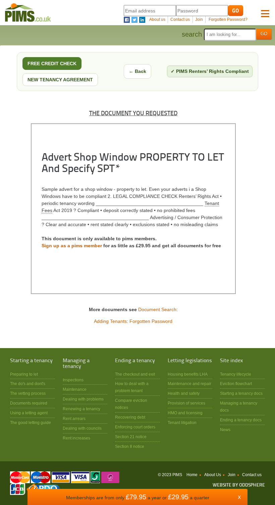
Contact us (180, 19)
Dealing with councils (82, 428)
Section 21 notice (131, 436)
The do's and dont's (27, 383)
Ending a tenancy (135, 361)
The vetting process (28, 393)
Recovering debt (130, 417)
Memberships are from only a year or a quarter (137, 497)
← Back (137, 71)
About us (157, 19)
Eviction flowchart (236, 383)
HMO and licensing (185, 413)
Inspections (73, 380)
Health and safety (184, 393)
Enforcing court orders (135, 427)
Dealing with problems (83, 399)
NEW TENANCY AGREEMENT (60, 79)
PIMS (28, 12)
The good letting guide (30, 422)
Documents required (28, 403)
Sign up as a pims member (72, 245)
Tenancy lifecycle (235, 374)
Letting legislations (190, 361)
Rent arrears (74, 418)
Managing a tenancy (76, 363)
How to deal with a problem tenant (132, 387)
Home (192, 474)
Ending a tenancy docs (241, 420)
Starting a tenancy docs (241, 393)
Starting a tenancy (31, 361)
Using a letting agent (29, 413)
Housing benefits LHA (188, 374)
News (225, 429)
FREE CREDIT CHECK (52, 63)
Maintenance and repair (189, 383)
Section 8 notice (129, 446)
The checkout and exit (135, 374)
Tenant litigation (182, 422)
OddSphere (252, 485)
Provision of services (186, 403)
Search (192, 34)
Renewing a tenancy (81, 409)
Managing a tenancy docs (238, 406)
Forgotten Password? (228, 19)
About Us (212, 474)
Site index (231, 361)
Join (199, 19)
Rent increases (76, 438)
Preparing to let (24, 374)
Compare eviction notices (131, 404)
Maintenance (75, 389)
